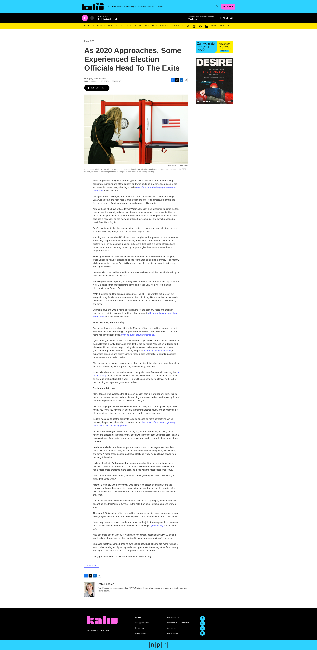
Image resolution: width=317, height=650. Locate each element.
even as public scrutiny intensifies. (138, 335)
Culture (124, 26)
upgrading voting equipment (157, 350)
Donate (229, 6)
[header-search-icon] (217, 6)
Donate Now (139, 628)
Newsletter (217, 26)
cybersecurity (156, 525)
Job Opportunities (142, 623)
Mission (138, 617)
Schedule (87, 26)
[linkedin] (206, 26)
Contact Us (171, 628)
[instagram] (194, 26)
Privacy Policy (140, 634)
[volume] (92, 18)
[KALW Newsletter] (214, 47)
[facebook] (188, 26)
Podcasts (149, 26)
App (228, 26)
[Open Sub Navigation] (94, 26)
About (163, 26)
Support (176, 26)
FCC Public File (173, 617)
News (100, 26)
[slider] (96, 18)
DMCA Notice (172, 634)
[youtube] (200, 26)
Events (138, 26)
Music (111, 26)
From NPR (89, 41)
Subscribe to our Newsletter (178, 623)
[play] (85, 18)
